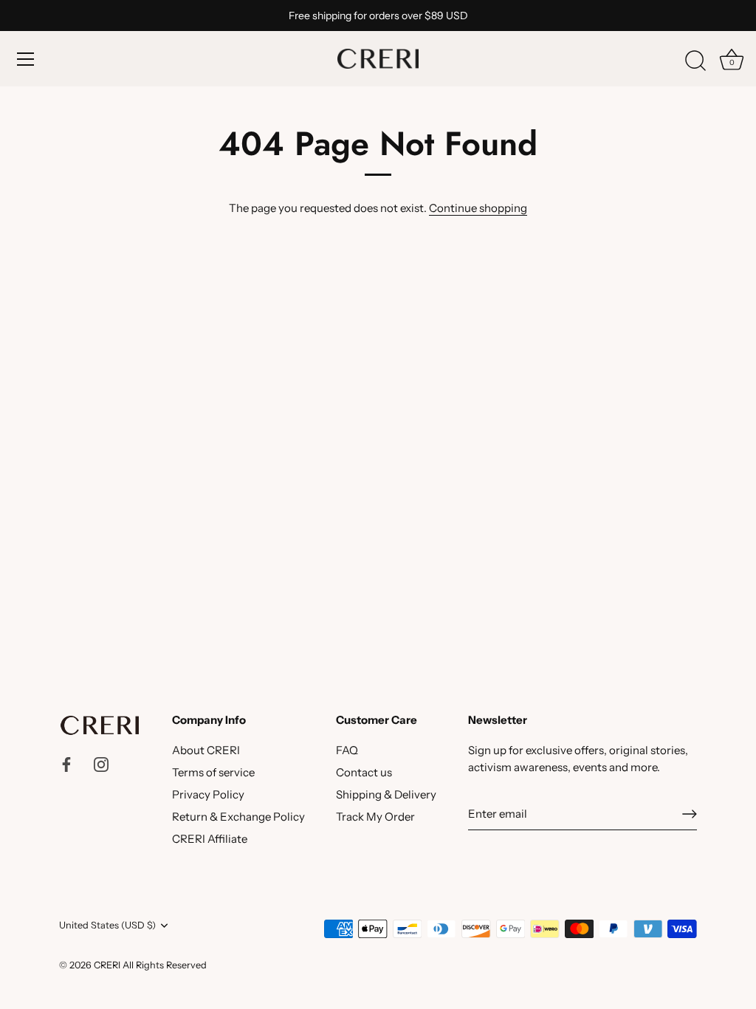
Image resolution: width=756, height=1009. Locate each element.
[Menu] (26, 59)
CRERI (107, 965)
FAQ (347, 750)
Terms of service (213, 772)
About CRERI (206, 750)
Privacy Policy (208, 794)
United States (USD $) (107, 925)
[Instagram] (101, 763)
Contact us (364, 772)
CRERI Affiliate (209, 839)
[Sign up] (689, 814)
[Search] (695, 61)
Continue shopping (478, 208)
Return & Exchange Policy (238, 817)
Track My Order (375, 817)
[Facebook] (66, 763)
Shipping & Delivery (386, 794)
